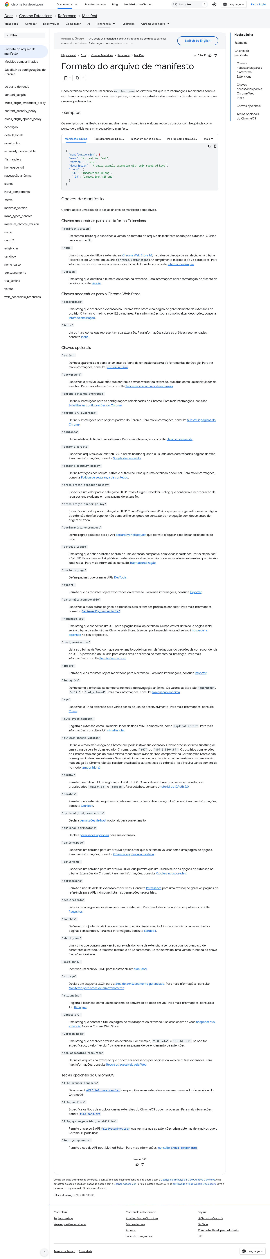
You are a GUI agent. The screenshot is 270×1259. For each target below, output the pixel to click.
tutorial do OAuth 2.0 (174, 787)
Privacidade (85, 1251)
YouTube (203, 1224)
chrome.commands (179, 439)
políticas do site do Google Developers (194, 1183)
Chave (73, 711)
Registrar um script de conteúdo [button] (110, 138)
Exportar (195, 592)
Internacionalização (181, 264)
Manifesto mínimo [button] (76, 138)
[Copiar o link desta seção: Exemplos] (84, 113)
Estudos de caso (95, 4)
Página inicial (68, 55)
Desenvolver (51, 23)
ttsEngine (80, 1007)
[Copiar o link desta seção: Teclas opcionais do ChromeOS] (118, 1075)
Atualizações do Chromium (142, 1218)
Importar (200, 673)
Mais (207, 138)
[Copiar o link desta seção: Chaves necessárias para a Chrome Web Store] (144, 294)
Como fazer (73, 23)
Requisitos (76, 912)
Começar (31, 23)
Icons (84, 337)
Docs (8, 16)
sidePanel (140, 969)
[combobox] (189, 4)
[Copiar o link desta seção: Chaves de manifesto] (107, 199)
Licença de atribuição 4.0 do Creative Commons (188, 1179)
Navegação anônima (166, 692)
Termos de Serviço (64, 1251)
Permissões (153, 888)
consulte (177, 1148)
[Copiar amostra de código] (215, 146)
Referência (104, 23)
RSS (200, 1236)
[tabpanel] (140, 166)
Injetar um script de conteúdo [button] (147, 138)
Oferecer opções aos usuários (133, 854)
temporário (89, 767)
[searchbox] (24, 35)
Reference (67, 16)
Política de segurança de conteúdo (104, 477)
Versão (96, 283)
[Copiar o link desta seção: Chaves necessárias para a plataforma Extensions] (149, 221)
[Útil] (210, 55)
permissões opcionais (94, 835)
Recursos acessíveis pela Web (126, 1065)
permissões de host (93, 820)
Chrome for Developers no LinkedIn (218, 1230)
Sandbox (150, 931)
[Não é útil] (215, 55)
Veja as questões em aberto (70, 1224)
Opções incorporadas (171, 873)
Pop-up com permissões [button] (182, 138)
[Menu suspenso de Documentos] (77, 4)
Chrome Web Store (153, 23)
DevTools (120, 577)
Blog (115, 4)
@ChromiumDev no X (210, 1218)
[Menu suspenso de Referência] (115, 24)
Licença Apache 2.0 (125, 1183)
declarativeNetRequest (131, 535)
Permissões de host (112, 658)
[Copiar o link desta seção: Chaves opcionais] (94, 348)
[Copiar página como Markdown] (77, 78)
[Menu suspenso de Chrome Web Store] (169, 24)
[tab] (76, 138)
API (103, 1090)
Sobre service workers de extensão (149, 386)
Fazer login (258, 4)
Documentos (65, 4)
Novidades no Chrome (138, 4)
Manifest (89, 16)
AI (88, 23)
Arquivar (131, 1230)
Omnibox (87, 806)
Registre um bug (63, 1218)
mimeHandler (115, 730)
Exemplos (129, 23)
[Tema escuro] (209, 146)
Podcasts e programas (139, 1236)
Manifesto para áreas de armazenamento (96, 988)
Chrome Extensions (35, 16)
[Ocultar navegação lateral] (44, 1252)
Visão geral (11, 23)
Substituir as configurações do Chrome (95, 405)
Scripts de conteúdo (127, 458)
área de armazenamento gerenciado (139, 984)
